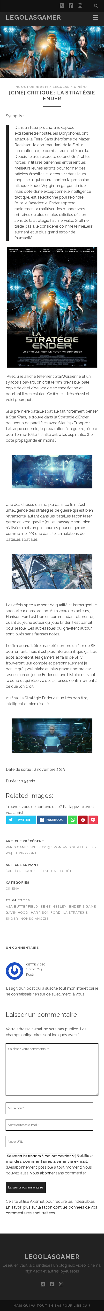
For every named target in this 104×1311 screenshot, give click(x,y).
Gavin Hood (17, 912)
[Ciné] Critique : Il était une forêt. (39, 871)
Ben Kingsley (54, 906)
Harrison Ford (46, 912)
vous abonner (42, 1173)
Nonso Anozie (34, 918)
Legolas (61, 87)
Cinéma (81, 87)
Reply (30, 974)
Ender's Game (82, 906)
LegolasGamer (33, 17)
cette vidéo (36, 964)
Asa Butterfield (22, 906)
